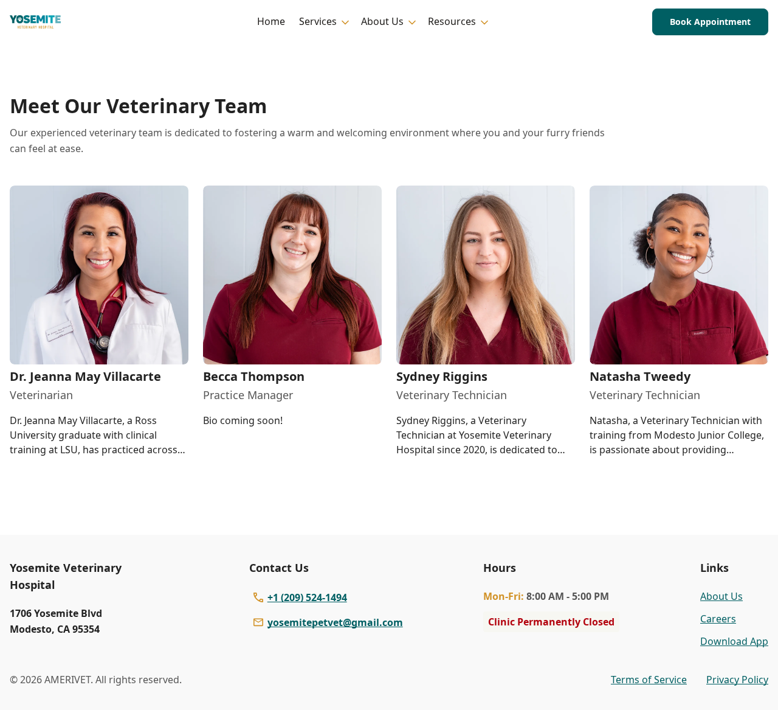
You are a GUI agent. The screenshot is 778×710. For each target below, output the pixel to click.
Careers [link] (718, 618)
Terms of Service (649, 679)
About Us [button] (382, 21)
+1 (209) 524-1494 (307, 597)
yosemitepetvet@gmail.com (335, 622)
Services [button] (318, 21)
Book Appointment (710, 21)
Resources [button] (452, 21)
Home (271, 21)
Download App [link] (734, 641)
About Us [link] (721, 596)
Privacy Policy (737, 679)
